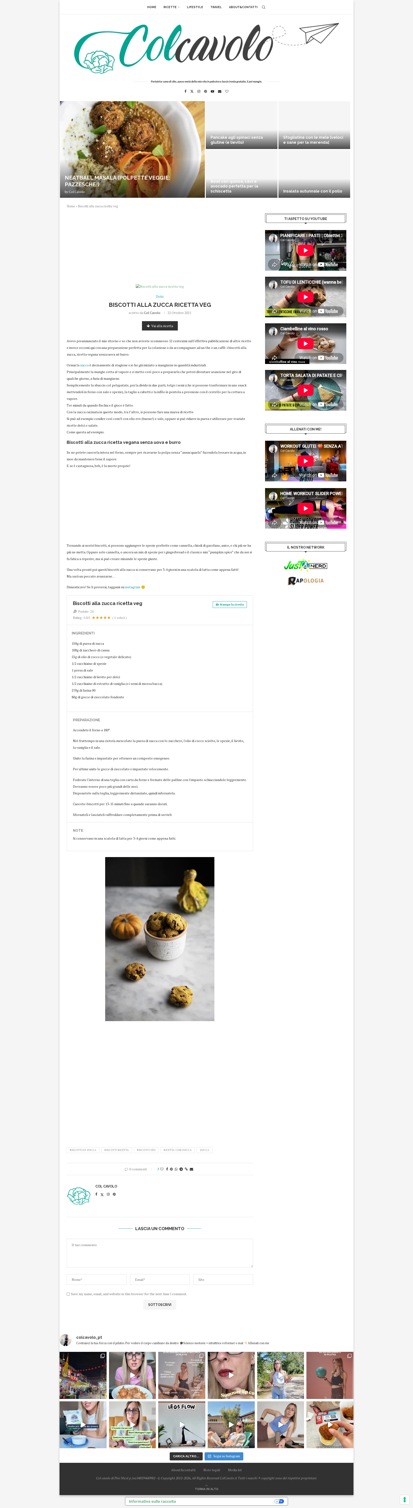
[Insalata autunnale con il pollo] (314, 174)
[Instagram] (198, 91)
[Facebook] (185, 91)
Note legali (211, 1470)
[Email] (219, 91)
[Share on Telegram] (181, 1169)
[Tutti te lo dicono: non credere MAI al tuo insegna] (329, 1375)
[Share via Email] (191, 1169)
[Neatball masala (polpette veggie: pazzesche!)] (132, 149)
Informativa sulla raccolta (152, 1501)
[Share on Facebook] (167, 1169)
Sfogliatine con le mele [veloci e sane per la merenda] (313, 140)
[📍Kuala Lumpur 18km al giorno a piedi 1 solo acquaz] (83, 1375)
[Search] (263, 7)
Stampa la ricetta (232, 604)
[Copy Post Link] (186, 1169)
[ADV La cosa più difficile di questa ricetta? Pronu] (83, 1424)
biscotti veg (146, 1150)
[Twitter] (192, 91)
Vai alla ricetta (162, 326)
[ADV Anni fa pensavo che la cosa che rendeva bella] (329, 1424)
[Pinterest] (205, 91)
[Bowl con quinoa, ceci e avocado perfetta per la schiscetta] (241, 174)
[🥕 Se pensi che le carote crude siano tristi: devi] (132, 1375)
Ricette (170, 7)
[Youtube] (212, 91)
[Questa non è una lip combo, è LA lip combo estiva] (231, 1375)
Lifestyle (195, 7)
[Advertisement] (160, 248)
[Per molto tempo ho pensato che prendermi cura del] (280, 1375)
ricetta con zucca (178, 1150)
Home (151, 7)
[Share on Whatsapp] (176, 1169)
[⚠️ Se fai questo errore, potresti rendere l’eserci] (280, 1424)
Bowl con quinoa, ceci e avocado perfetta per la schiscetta (234, 186)
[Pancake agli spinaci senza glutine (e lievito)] (241, 125)
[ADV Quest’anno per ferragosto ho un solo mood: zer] (132, 1424)
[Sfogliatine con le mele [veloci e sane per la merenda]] (314, 125)
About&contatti (243, 7)
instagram (132, 587)
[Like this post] (161, 1169)
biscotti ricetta (116, 1150)
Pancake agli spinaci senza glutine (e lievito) (237, 140)
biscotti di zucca (83, 1150)
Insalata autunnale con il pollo (312, 191)
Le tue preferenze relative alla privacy (227, 1501)
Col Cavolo (77, 192)
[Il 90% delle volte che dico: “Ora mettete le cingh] (181, 1424)
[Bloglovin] (226, 91)
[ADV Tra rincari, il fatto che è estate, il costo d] (231, 1424)
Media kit (235, 1470)
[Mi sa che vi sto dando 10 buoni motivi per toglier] (181, 1375)
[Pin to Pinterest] (171, 1169)
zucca (84, 365)
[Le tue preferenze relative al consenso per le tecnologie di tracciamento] (404, 1499)
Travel (216, 7)
